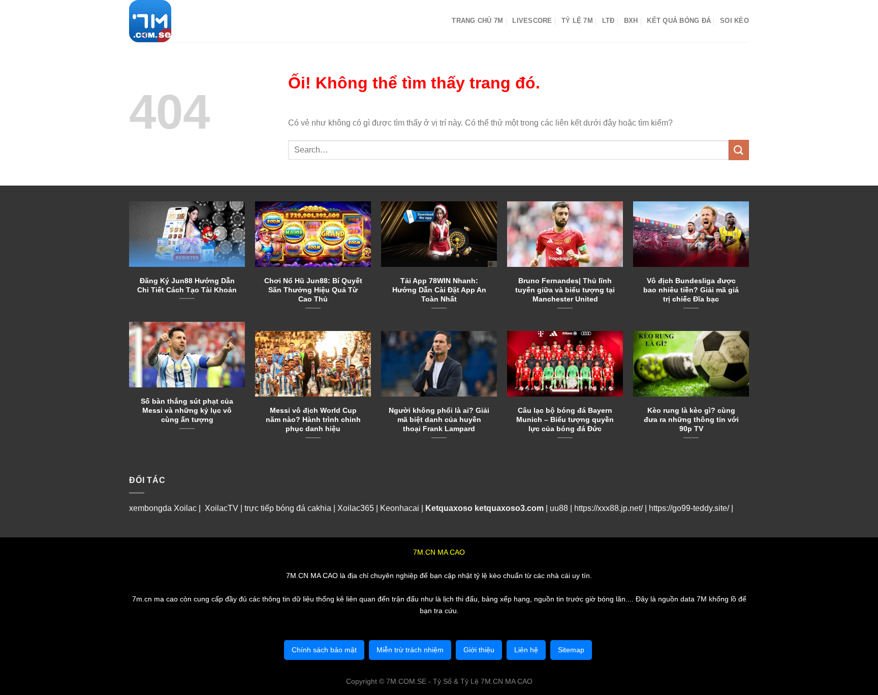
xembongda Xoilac (163, 508)
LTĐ (608, 20)
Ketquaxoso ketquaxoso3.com (484, 508)
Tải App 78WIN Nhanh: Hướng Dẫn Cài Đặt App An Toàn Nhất (439, 290)
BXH (631, 20)
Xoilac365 (355, 508)
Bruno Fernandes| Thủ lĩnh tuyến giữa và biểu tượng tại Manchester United (565, 290)
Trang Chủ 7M (477, 20)
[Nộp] (739, 150)
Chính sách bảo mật (324, 650)
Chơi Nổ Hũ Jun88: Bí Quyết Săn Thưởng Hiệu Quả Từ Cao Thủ (313, 290)
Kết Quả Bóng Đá (679, 20)
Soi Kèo (734, 20)
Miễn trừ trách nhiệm (410, 650)
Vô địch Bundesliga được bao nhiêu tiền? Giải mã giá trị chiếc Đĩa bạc (691, 290)
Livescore (532, 20)
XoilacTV (221, 508)
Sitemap (571, 650)
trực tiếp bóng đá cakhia (286, 508)
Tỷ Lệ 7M (577, 20)
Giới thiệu (478, 650)
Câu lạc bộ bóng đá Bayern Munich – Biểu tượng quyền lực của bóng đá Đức (565, 419)
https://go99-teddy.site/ (689, 508)
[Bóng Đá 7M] (180, 21)
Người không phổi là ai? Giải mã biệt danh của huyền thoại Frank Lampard (439, 419)
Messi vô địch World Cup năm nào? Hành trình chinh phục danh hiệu (313, 419)
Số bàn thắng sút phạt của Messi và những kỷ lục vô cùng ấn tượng (187, 410)
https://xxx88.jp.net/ (608, 508)
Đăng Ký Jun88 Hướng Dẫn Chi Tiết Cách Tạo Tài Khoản (187, 285)
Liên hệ (526, 650)
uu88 (559, 508)
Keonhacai (399, 508)
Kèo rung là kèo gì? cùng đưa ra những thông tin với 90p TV (691, 419)
